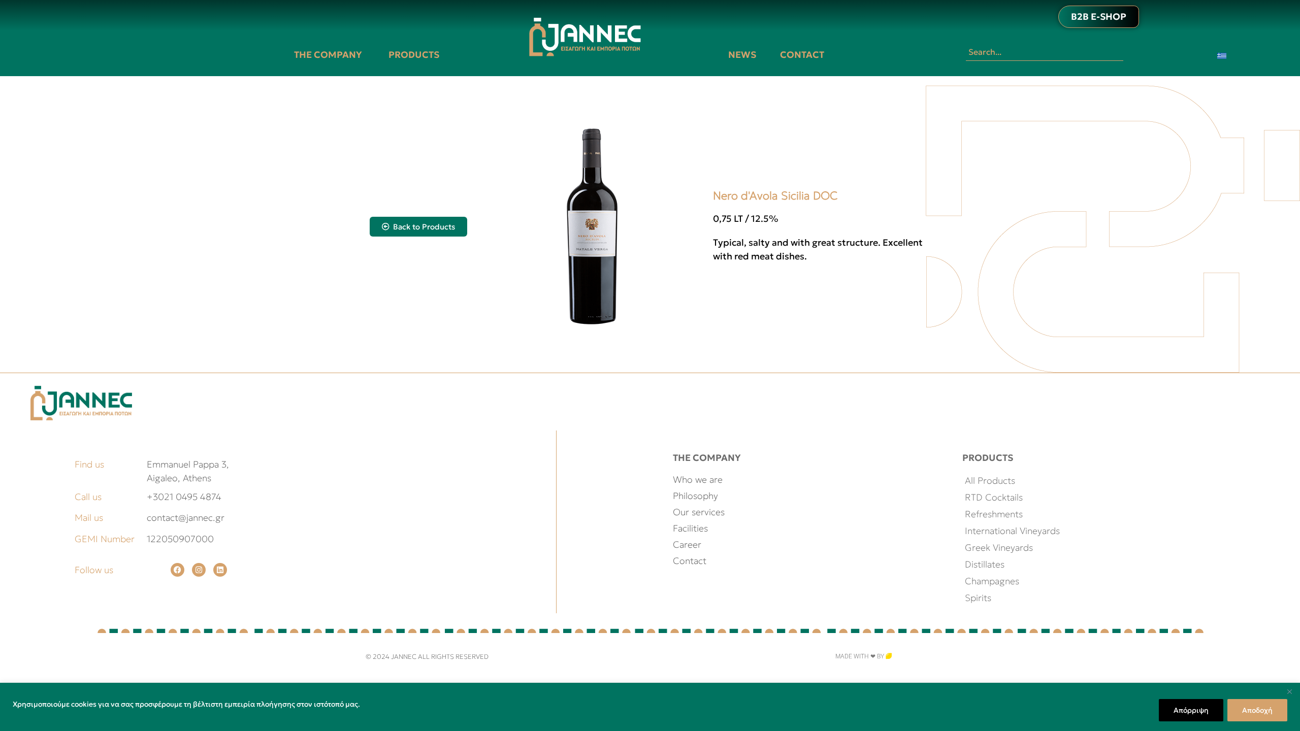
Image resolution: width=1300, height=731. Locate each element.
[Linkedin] (220, 570)
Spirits (978, 598)
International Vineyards (1012, 531)
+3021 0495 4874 (184, 497)
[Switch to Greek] (1221, 55)
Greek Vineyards (999, 547)
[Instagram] (199, 570)
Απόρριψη (1191, 710)
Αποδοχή (1257, 710)
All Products (990, 480)
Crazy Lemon (913, 656)
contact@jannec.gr (185, 517)
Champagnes (992, 581)
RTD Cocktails (994, 497)
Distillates (984, 564)
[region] (650, 707)
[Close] (1289, 691)
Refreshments (994, 514)
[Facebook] (177, 570)
